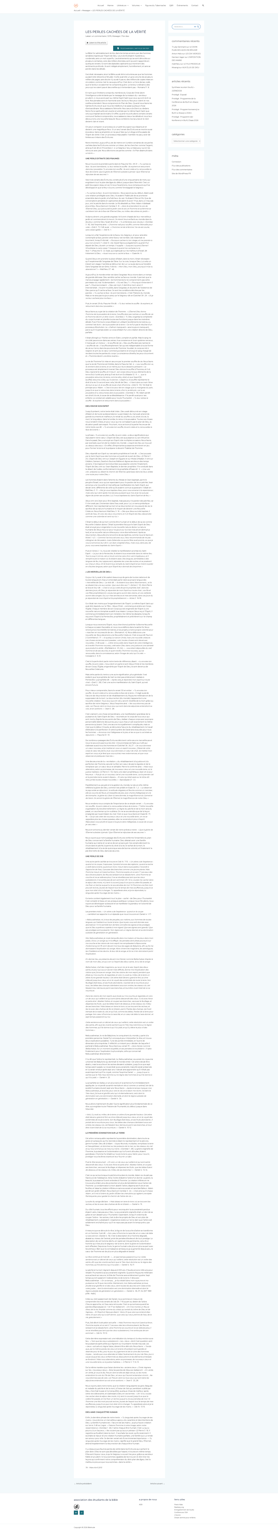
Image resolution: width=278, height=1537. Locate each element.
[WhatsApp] (82, 1513)
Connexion (176, 162)
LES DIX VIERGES (193, 54)
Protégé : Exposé (179, 95)
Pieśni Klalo (178, 1505)
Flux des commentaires (182, 170)
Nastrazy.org (179, 1507)
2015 (110, 36)
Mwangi (175, 67)
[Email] (76, 1513)
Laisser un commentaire (95, 36)
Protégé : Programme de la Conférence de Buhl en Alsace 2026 (185, 102)
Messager (116, 36)
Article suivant (157, 1484)
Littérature (121, 5)
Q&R (171, 5)
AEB (140, 1505)
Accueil (101, 5)
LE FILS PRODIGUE (192, 64)
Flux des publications (181, 166)
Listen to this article (97, 43)
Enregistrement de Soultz (184, 1510)
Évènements (182, 5)
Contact (194, 5)
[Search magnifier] (198, 26)
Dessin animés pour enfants (184, 1518)
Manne (110, 5)
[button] (127, 5)
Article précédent (83, 1484)
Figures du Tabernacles (155, 5)
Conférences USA (181, 1512)
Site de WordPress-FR (181, 174)
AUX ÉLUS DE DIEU (190, 67)
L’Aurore (177, 1515)
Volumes (136, 5)
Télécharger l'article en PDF (134, 48)
